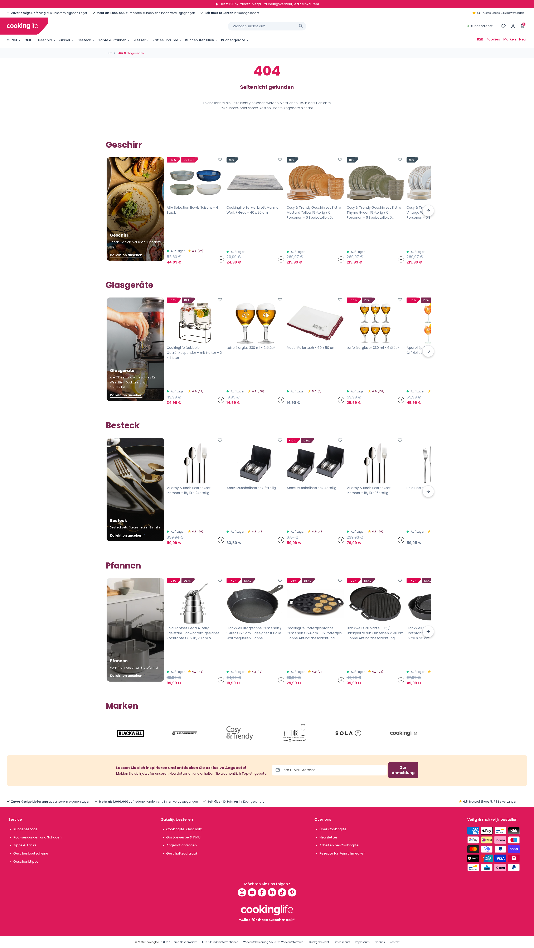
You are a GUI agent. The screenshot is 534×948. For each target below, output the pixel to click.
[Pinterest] (292, 892)
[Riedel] (294, 733)
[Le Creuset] (185, 733)
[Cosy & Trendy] (239, 733)
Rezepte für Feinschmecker (342, 853)
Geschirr (45, 40)
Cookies (380, 942)
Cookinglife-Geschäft (184, 829)
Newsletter (328, 837)
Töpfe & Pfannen (112, 40)
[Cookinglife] (22, 26)
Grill (27, 40)
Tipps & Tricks (24, 845)
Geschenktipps (25, 861)
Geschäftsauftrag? (182, 853)
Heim (109, 53)
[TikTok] (282, 892)
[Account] (513, 26)
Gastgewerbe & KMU (183, 837)
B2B (480, 39)
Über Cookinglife (332, 829)
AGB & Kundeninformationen (220, 942)
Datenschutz (342, 942)
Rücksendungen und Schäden (37, 837)
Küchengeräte (233, 40)
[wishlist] (503, 26)
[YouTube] (252, 892)
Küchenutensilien (199, 40)
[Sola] (348, 733)
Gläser (64, 40)
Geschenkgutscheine (30, 853)
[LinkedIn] (272, 892)
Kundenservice (25, 829)
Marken (509, 39)
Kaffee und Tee (165, 40)
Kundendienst (481, 26)
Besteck (84, 40)
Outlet (12, 40)
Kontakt (394, 942)
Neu (522, 39)
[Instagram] (242, 892)
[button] (428, 211)
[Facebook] (262, 892)
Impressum (362, 942)
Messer (140, 40)
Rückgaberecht (319, 942)
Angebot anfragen (181, 845)
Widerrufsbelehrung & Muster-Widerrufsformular (273, 942)
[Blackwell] (130, 733)
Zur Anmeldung (403, 770)
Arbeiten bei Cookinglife (339, 845)
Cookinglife (151, 942)
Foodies (493, 39)
